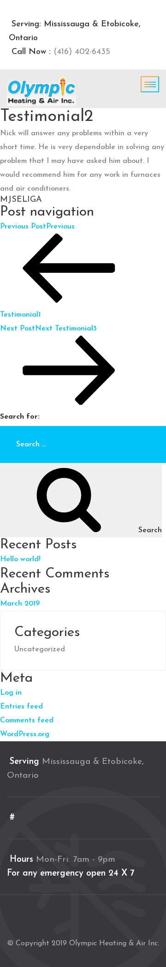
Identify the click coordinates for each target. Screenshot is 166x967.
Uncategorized (39, 649)
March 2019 (20, 603)
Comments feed (26, 720)
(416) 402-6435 (80, 52)
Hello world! (20, 559)
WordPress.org (24, 734)
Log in (11, 693)
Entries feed (21, 706)
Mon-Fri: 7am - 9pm (75, 859)
